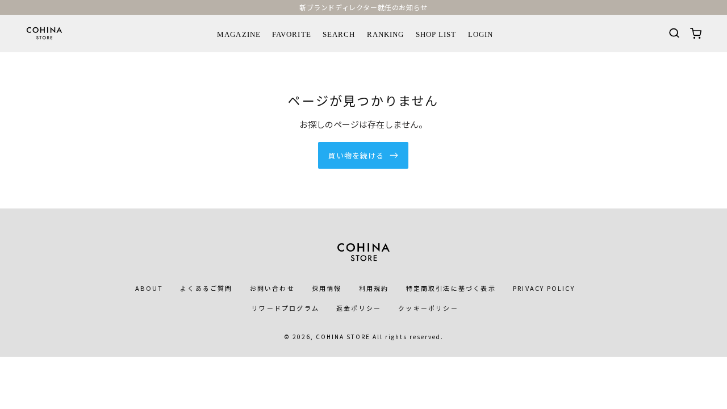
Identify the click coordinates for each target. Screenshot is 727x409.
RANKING (385, 34)
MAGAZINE (238, 34)
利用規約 (374, 288)
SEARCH (339, 34)
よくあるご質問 (206, 288)
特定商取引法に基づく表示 (451, 288)
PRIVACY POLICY (544, 288)
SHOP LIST (436, 34)
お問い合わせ (272, 288)
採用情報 (327, 288)
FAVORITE (291, 34)
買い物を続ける (356, 155)
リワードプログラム (285, 307)
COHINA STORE (343, 336)
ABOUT (149, 288)
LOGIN (480, 34)
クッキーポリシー (428, 307)
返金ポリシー (358, 307)
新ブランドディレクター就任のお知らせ (363, 7)
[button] (667, 33)
